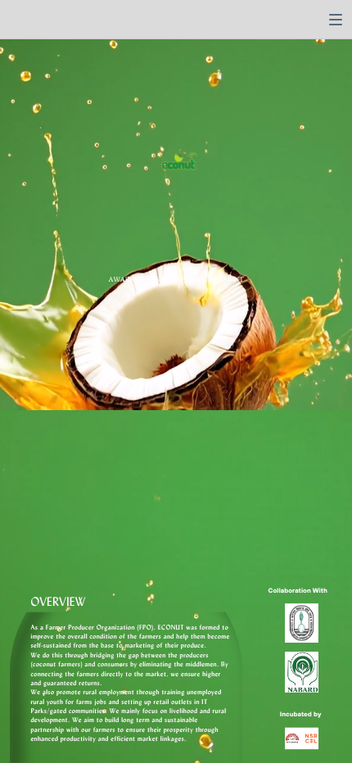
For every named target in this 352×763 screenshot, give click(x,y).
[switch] (335, 19)
